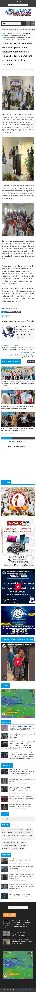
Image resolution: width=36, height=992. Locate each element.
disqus (18, 438)
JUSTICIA (23, 836)
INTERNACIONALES (12, 836)
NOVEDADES (5, 842)
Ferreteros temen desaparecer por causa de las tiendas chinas (21, 933)
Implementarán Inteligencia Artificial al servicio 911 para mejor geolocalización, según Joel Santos (21, 886)
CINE (3, 829)
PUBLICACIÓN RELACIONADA (11, 361)
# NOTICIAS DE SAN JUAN (13, 312)
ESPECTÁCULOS (19, 832)
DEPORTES (20, 829)
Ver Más (32, 361)
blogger (6, 438)
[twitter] (18, 2)
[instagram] (21, 2)
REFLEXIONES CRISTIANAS (9, 845)
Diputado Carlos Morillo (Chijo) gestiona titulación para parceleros (22, 941)
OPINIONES (14, 842)
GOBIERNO (29, 832)
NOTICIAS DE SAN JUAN (13, 33)
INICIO (3, 33)
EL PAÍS (10, 832)
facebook (29, 438)
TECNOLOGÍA (5, 848)
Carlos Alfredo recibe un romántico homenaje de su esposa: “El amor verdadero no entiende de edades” (20, 789)
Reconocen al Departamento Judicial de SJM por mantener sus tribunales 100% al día (17, 429)
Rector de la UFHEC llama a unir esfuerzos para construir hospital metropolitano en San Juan (22, 728)
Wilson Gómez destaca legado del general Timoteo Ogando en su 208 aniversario (22, 735)
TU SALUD (14, 848)
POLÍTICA (23, 842)
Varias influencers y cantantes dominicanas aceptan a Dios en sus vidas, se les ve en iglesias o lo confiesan (22, 771)
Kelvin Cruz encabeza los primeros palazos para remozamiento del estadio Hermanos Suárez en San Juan (17, 384)
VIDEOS (22, 848)
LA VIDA (30, 836)
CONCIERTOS (11, 829)
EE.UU (3, 832)
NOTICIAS (14, 839)
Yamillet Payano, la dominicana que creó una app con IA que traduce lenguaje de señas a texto (21, 876)
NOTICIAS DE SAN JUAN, (26, 70)
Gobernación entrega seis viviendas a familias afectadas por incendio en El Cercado (17, 407)
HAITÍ (3, 836)
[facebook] (15, 2)
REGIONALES (23, 845)
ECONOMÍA (29, 829)
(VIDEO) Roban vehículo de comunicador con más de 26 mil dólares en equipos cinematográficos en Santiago (17, 924)
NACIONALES (28, 29)
